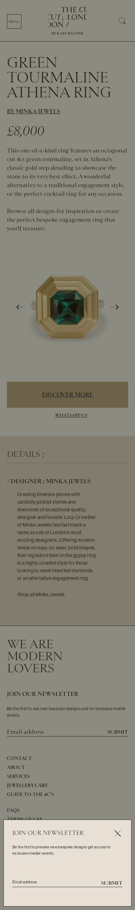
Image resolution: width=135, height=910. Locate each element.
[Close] (117, 834)
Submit (112, 883)
